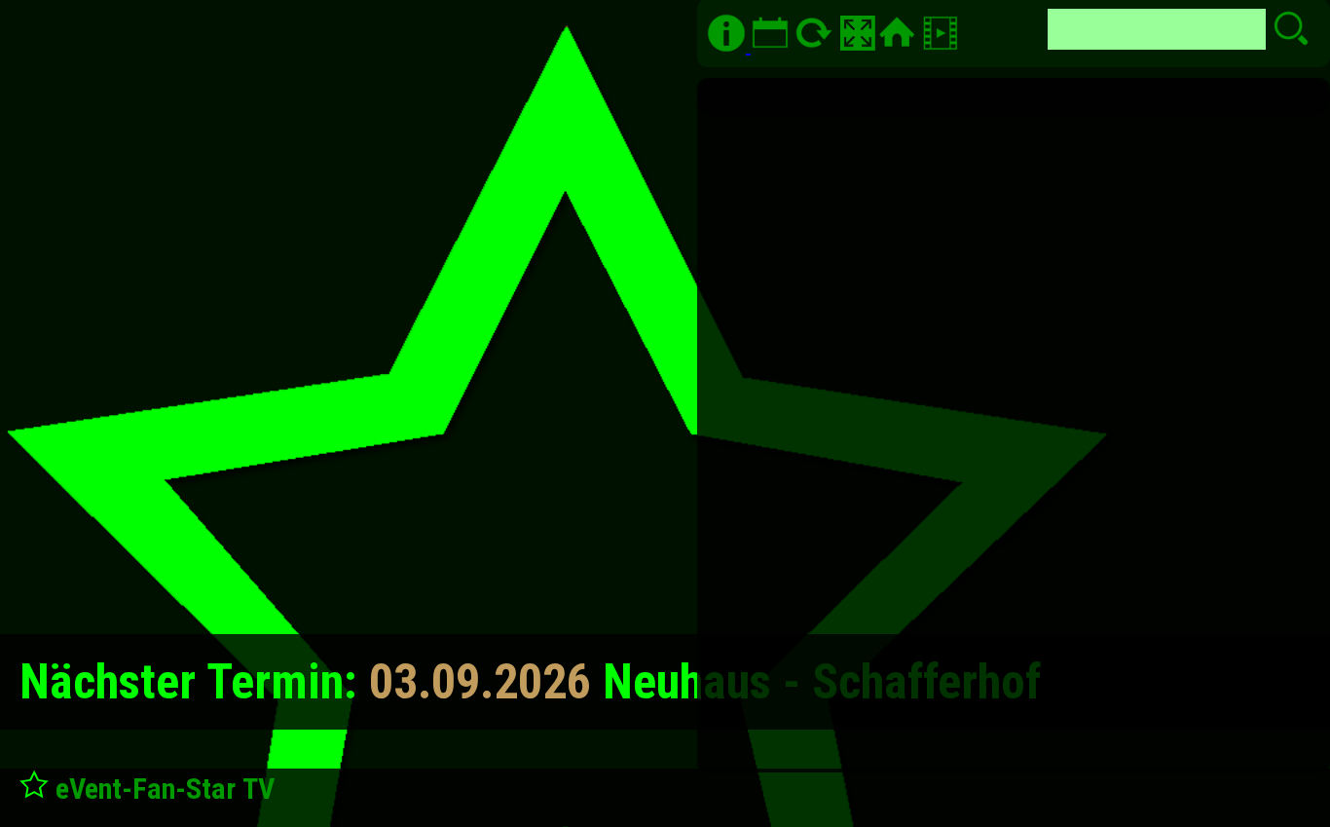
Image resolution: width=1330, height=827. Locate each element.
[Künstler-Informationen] (726, 33)
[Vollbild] (857, 33)
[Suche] (943, 45)
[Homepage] (896, 33)
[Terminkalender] (768, 45)
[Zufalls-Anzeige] (816, 45)
